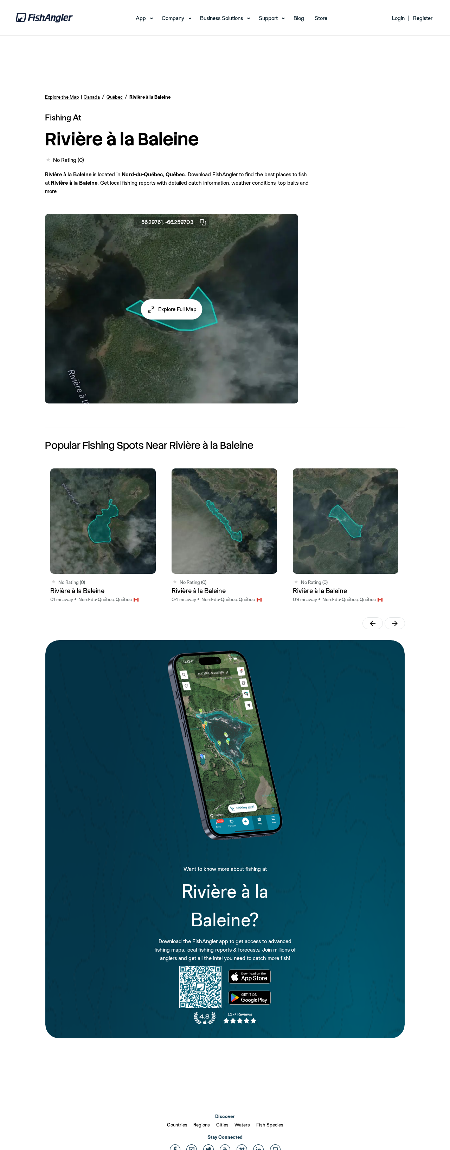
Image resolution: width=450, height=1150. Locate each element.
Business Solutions (221, 18)
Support (268, 18)
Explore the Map (62, 97)
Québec (115, 97)
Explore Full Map (177, 309)
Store (321, 18)
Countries (177, 1125)
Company (173, 18)
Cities (222, 1125)
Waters (242, 1125)
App (141, 18)
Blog (299, 18)
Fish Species (269, 1125)
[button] (171, 309)
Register (422, 18)
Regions (201, 1125)
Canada (92, 97)
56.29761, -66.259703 (167, 222)
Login (398, 18)
